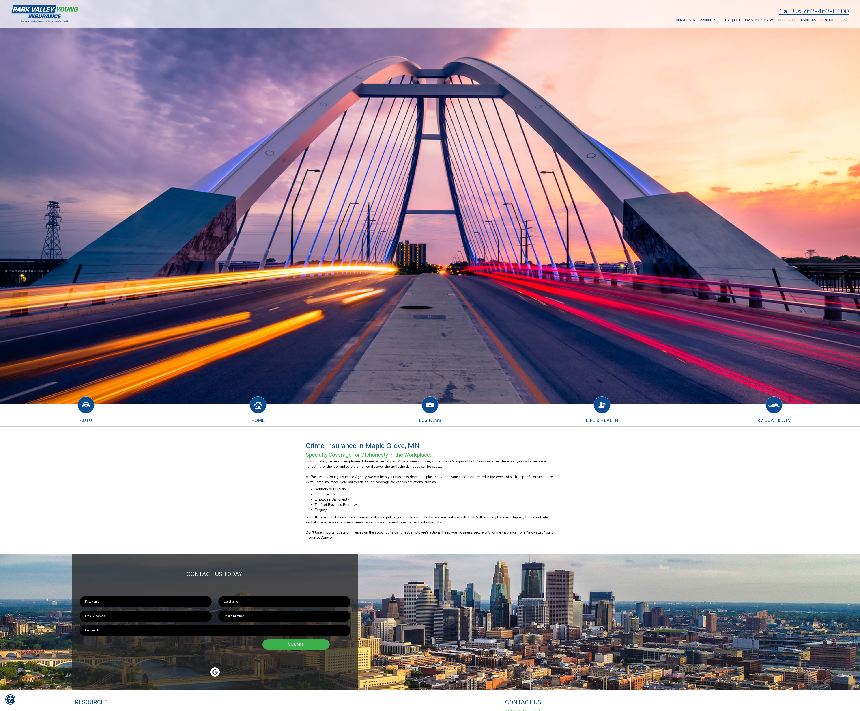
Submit (296, 644)
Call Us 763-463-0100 (814, 11)
